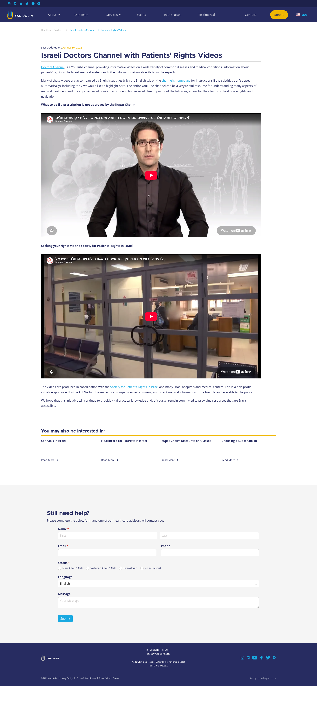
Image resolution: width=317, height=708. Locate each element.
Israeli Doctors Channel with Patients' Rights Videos (98, 30)
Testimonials (207, 15)
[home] (20, 14)
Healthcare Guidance (52, 30)
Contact (250, 15)
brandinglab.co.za (267, 678)
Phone (165, 546)
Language (65, 577)
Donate (279, 15)
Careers (116, 678)
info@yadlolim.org (158, 653)
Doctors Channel (52, 67)
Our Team (81, 15)
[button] (52, 15)
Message (64, 594)
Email (69, 546)
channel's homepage (176, 80)
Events (141, 15)
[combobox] (158, 583)
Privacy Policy (66, 678)
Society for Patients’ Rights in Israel (134, 387)
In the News (172, 15)
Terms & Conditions (86, 678)
